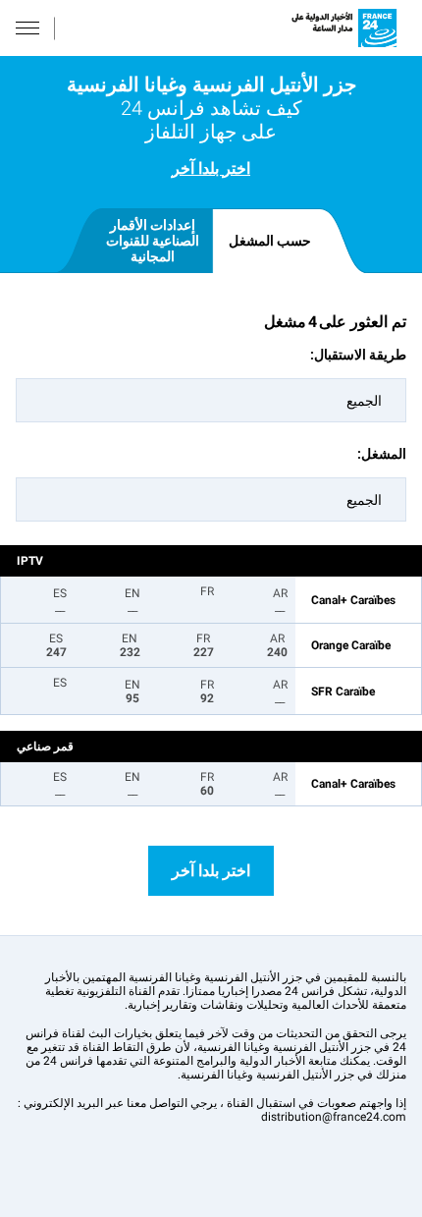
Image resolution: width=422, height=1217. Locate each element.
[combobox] (211, 400)
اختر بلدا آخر (211, 168)
